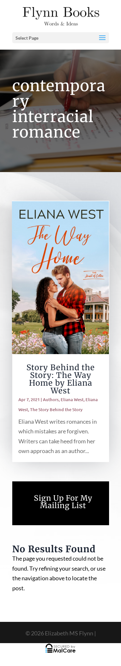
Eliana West (72, 399)
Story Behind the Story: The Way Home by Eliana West (60, 379)
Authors (51, 399)
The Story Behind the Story (56, 409)
